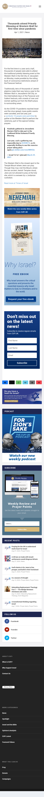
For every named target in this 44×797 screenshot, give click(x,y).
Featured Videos (8, 742)
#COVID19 (25, 143)
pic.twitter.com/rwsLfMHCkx (23, 150)
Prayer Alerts (25, 580)
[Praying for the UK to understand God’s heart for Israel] (7, 548)
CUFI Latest (6, 736)
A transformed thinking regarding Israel (24, 603)
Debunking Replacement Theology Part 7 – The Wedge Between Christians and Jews (24, 589)
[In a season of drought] (7, 579)
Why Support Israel (9, 668)
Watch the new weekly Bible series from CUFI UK (22, 210)
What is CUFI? (7, 662)
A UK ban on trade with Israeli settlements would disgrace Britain (25, 558)
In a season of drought (20, 578)
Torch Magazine (23, 596)
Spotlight (5, 719)
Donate (5, 773)
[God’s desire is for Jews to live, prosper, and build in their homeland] (7, 569)
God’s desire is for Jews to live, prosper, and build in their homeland (25, 568)
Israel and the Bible (9, 725)
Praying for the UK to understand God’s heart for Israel (24, 548)
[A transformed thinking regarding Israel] (7, 603)
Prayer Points (25, 551)
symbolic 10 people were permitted (20, 116)
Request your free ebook (21, 299)
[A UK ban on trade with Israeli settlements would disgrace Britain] (7, 558)
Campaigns (6, 779)
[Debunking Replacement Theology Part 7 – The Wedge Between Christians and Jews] (7, 589)
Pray (4, 767)
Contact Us (6, 673)
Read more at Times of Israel (16, 183)
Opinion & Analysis (9, 730)
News (27, 32)
